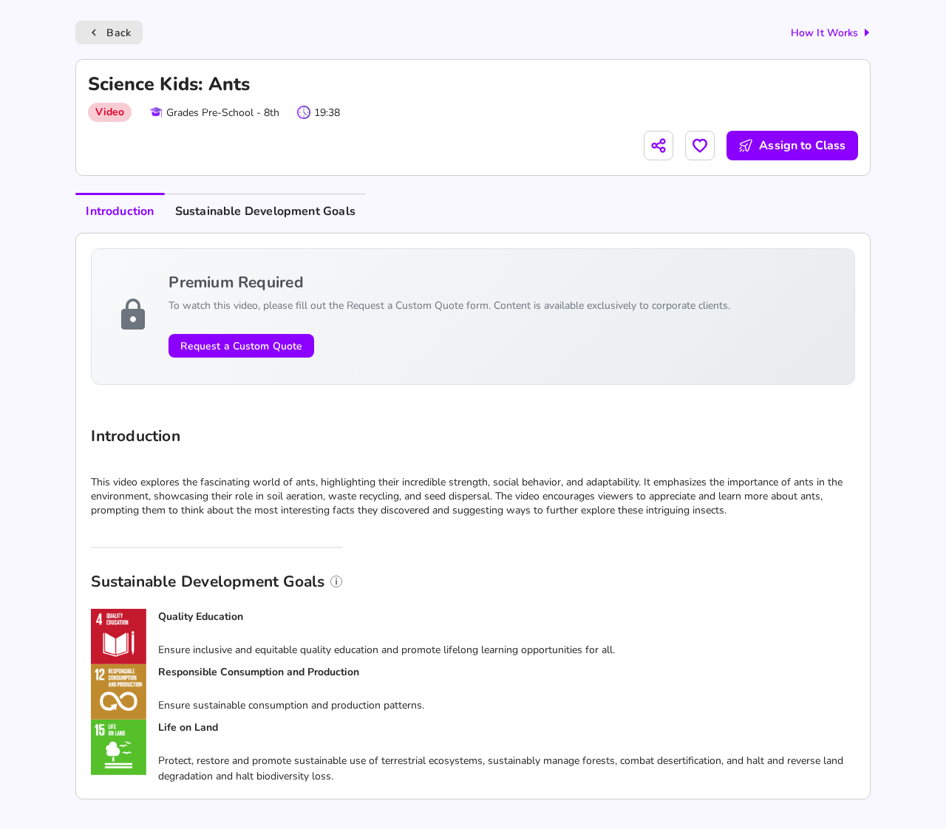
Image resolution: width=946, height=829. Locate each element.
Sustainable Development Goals (265, 211)
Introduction (120, 211)
